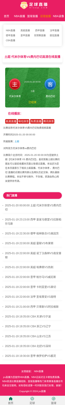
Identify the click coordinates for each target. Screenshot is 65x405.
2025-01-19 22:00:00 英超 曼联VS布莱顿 (29, 243)
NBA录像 (58, 16)
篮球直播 (32, 16)
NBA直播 (19, 16)
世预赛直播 (40, 35)
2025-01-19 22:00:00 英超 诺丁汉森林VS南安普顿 (33, 255)
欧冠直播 (54, 35)
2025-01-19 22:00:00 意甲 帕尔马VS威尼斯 (30, 277)
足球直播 (45, 16)
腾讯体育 (48, 121)
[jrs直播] (32, 4)
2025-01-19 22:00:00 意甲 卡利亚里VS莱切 (30, 287)
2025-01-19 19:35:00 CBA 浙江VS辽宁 (28, 326)
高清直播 (11, 121)
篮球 (53, 403)
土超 (16, 141)
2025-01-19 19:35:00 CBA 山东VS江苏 (28, 336)
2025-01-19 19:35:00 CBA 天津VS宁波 (28, 316)
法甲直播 (54, 30)
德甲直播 (10, 35)
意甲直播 (25, 35)
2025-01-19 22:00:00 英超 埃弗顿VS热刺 (29, 267)
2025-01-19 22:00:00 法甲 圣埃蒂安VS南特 (30, 296)
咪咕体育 (23, 121)
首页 (6, 16)
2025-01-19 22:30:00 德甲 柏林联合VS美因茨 (32, 233)
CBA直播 (10, 40)
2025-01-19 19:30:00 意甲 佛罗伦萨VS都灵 (30, 355)
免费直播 (36, 121)
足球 (32, 403)
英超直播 (25, 30)
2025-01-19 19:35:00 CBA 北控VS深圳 (28, 346)
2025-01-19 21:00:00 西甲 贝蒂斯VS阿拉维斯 (32, 306)
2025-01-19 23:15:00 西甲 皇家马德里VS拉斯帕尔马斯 (33, 221)
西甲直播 (39, 30)
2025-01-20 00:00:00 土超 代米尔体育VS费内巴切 (33, 207)
